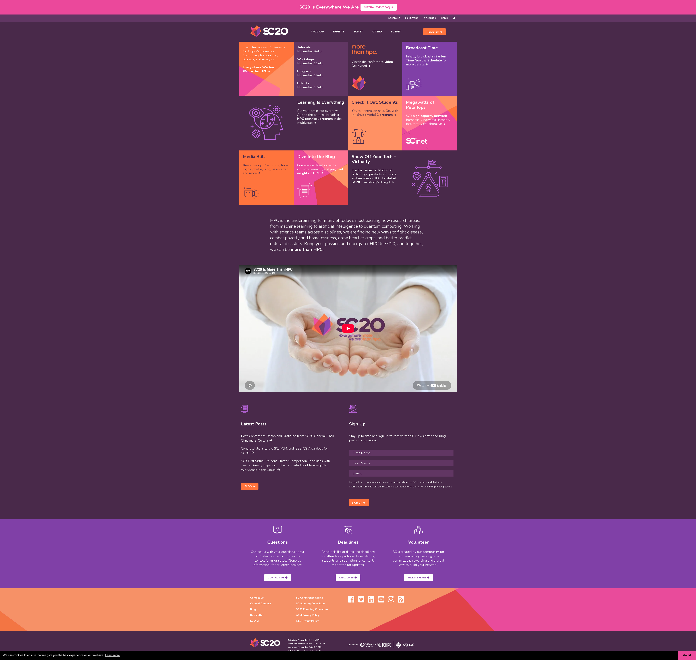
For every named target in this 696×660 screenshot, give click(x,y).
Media (444, 18)
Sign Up (357, 502)
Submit (396, 31)
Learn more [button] (112, 655)
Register (433, 32)
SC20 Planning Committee (312, 609)
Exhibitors (412, 18)
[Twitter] (361, 601)
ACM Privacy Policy (307, 615)
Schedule (394, 18)
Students (430, 18)
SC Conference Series (309, 597)
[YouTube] (381, 601)
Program (317, 31)
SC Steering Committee (310, 603)
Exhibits (339, 31)
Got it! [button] (687, 655)
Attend (377, 31)
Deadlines (346, 577)
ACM (420, 486)
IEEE (431, 486)
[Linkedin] (371, 601)
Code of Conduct (260, 603)
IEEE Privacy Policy (307, 621)
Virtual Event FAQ (377, 7)
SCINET (358, 31)
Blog (248, 486)
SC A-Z (254, 621)
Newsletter (257, 615)
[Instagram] (391, 601)
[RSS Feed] (401, 601)
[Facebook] (351, 601)
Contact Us (276, 577)
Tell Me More (417, 577)
